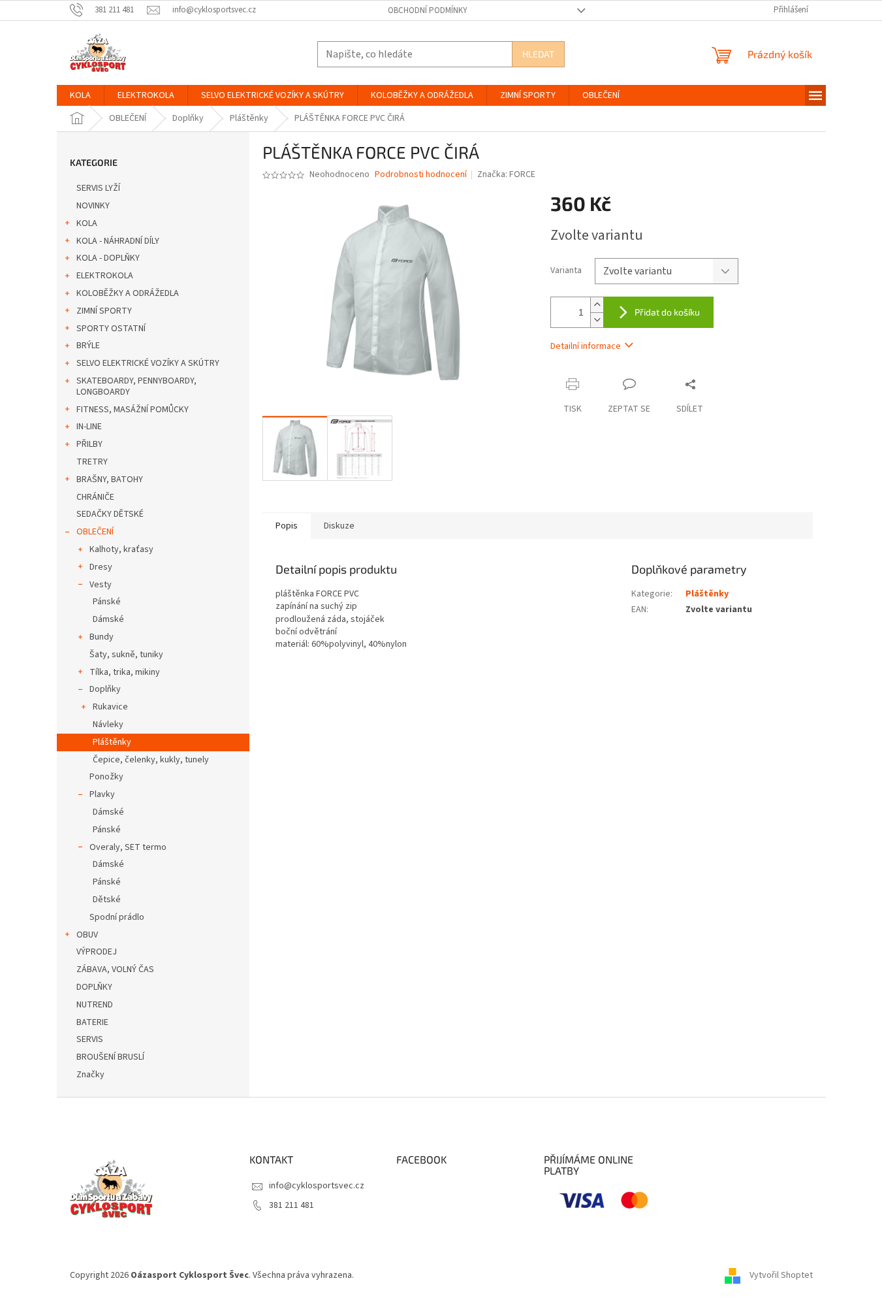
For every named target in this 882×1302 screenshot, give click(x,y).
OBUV (87, 934)
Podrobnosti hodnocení (421, 175)
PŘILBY (89, 444)
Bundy (101, 636)
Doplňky (105, 689)
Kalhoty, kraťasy (121, 549)
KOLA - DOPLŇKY (108, 258)
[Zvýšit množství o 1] (596, 304)
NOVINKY (93, 205)
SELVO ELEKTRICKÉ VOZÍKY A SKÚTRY (147, 363)
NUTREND (94, 1004)
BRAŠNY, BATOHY (109, 479)
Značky (90, 1074)
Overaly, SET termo (127, 847)
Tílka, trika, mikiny (124, 672)
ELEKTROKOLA (104, 275)
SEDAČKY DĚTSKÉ (110, 514)
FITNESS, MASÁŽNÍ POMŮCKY (132, 409)
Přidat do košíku (667, 311)
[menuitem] (80, 95)
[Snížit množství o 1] (596, 319)
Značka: (506, 174)
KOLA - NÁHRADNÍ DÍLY (117, 241)
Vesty (100, 584)
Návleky (108, 724)
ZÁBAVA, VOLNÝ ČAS (115, 969)
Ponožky (106, 776)
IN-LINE (89, 426)
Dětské (107, 899)
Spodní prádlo (116, 917)
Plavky (102, 794)
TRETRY (92, 461)
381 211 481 (291, 1205)
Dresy (100, 567)
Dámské (108, 619)
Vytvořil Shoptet (781, 1275)
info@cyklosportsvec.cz (316, 1185)
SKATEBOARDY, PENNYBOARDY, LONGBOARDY (136, 386)
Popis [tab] (287, 525)
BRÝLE (88, 345)
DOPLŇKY (94, 987)
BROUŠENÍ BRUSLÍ (110, 1057)
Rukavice (110, 706)
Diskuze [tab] (339, 525)
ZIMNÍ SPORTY (104, 310)
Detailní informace (585, 346)
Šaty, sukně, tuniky (126, 654)
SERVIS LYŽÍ (98, 188)
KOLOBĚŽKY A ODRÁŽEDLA (127, 293)
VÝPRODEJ (96, 951)
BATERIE (92, 1022)
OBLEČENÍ (95, 531)
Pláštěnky (112, 742)
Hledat (538, 53)
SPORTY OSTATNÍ (111, 328)
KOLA (86, 223)
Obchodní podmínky (427, 10)
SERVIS (89, 1039)
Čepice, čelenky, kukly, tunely (151, 759)
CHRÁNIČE (95, 497)
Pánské (107, 601)
